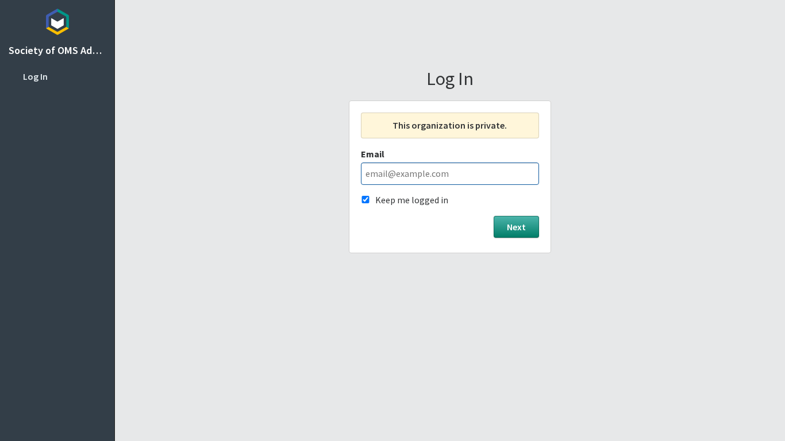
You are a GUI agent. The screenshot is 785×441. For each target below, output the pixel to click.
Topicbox (57, 20)
